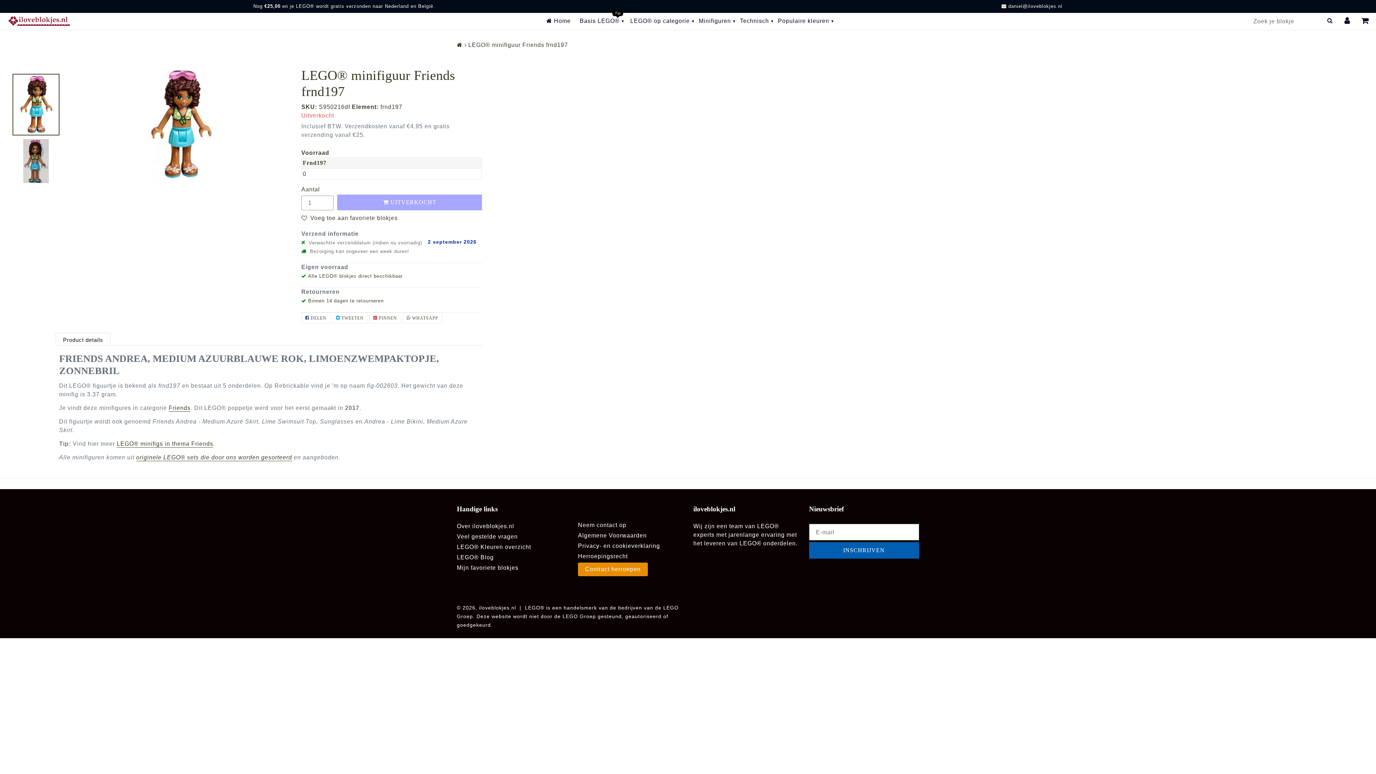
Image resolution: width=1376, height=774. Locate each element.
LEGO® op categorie (660, 21)
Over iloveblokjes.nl (485, 526)
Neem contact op (602, 525)
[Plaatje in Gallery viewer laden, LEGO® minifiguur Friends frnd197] (36, 104)
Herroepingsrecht (603, 556)
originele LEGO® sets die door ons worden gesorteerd (214, 457)
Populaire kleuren (803, 21)
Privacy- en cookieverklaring (619, 546)
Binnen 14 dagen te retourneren (346, 301)
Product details (83, 340)
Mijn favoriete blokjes (488, 568)
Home (561, 21)
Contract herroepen (613, 569)
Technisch (754, 21)
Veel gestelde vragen (487, 537)
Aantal (310, 189)
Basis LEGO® (600, 21)
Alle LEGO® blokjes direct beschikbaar (355, 276)
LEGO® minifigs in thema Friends (165, 444)
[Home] (460, 45)
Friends (180, 408)
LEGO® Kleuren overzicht (494, 547)
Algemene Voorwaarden (612, 535)
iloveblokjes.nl (497, 608)
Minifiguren (715, 21)
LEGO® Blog (475, 557)
